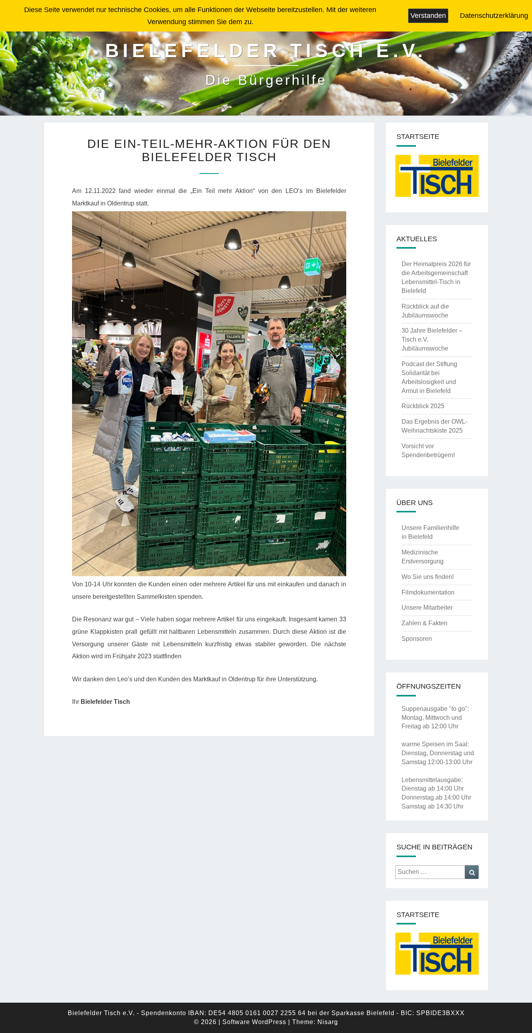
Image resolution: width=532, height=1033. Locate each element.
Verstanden (428, 15)
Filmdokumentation (428, 592)
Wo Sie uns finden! (428, 576)
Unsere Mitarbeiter (427, 607)
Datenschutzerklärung (494, 15)
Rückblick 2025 (423, 406)
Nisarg (327, 1022)
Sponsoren (417, 638)
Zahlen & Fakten (424, 623)
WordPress (269, 1022)
